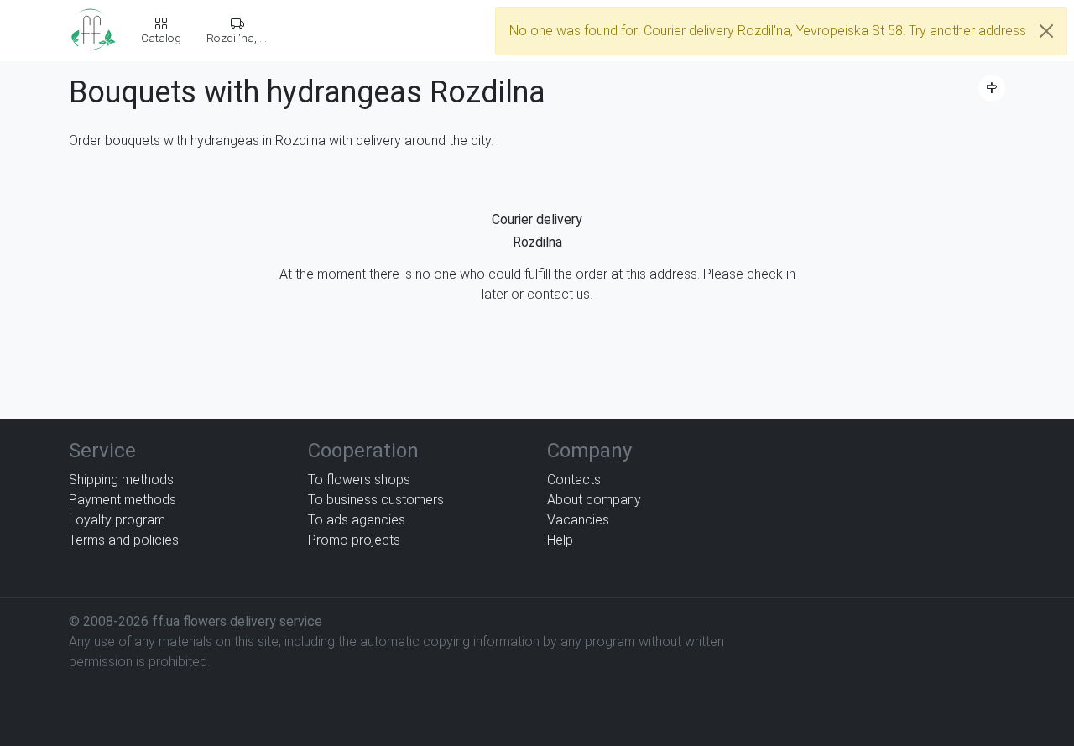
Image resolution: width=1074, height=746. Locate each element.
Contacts (574, 480)
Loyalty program (117, 520)
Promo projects (354, 540)
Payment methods (122, 500)
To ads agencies (356, 520)
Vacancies (578, 520)
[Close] (1046, 31)
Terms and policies (124, 540)
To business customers (376, 500)
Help (560, 540)
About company (594, 500)
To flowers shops (359, 480)
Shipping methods (121, 480)
